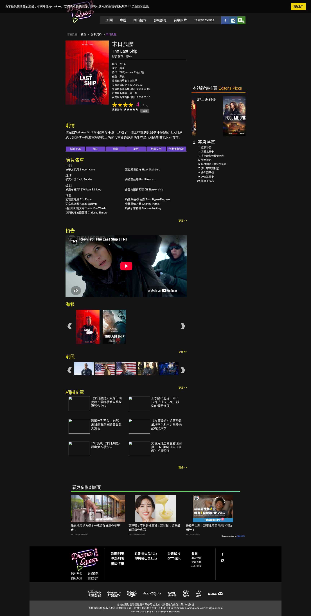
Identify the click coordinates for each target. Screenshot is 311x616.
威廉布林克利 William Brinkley (83, 189)
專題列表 (117, 558)
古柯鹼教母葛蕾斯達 (212, 155)
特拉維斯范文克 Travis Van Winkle (86, 208)
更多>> (182, 220)
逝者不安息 (207, 180)
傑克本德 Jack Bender (79, 179)
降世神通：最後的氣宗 (213, 164)
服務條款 (93, 573)
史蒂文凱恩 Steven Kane (80, 169)
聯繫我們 (93, 578)
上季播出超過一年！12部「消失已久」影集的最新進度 (165, 402)
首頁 (83, 34)
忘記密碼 (196, 566)
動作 (129, 56)
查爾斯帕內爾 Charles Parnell (142, 203)
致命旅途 (206, 159)
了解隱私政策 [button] (140, 6)
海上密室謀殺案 (210, 168)
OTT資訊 (174, 558)
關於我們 (76, 573)
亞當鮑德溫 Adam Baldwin (81, 203)
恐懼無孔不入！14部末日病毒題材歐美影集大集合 (106, 424)
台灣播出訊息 (176, 148)
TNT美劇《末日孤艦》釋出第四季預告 (106, 445)
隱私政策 (76, 578)
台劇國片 (180, 20)
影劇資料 (96, 34)
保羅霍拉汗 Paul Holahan (140, 179)
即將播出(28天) (146, 558)
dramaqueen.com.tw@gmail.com (204, 607)
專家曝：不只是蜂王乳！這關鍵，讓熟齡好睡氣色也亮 (154, 527)
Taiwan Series (204, 20)
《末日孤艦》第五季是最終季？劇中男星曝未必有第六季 (166, 424)
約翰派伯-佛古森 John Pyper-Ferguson (148, 199)
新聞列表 (117, 553)
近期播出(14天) (146, 553)
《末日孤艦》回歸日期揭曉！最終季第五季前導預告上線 (106, 402)
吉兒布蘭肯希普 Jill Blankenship (144, 189)
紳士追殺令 (207, 176)
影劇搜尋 (160, 20)
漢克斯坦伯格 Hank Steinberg (142, 169)
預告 (95, 148)
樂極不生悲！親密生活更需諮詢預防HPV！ (209, 527)
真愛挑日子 (207, 151)
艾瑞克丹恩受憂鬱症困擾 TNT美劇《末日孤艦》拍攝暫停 (166, 447)
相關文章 (156, 148)
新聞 (109, 20)
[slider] (131, 109)
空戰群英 (206, 147)
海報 (116, 148)
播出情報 (140, 20)
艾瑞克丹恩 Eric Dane (78, 199)
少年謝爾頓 (207, 172)
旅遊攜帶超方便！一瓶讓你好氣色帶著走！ (95, 527)
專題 (123, 20)
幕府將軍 (206, 142)
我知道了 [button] (298, 6)
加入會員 (196, 557)
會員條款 (196, 562)
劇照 (136, 148)
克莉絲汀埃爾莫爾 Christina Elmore (86, 212)
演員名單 (75, 148)
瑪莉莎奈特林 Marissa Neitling (143, 208)
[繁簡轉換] (241, 20)
